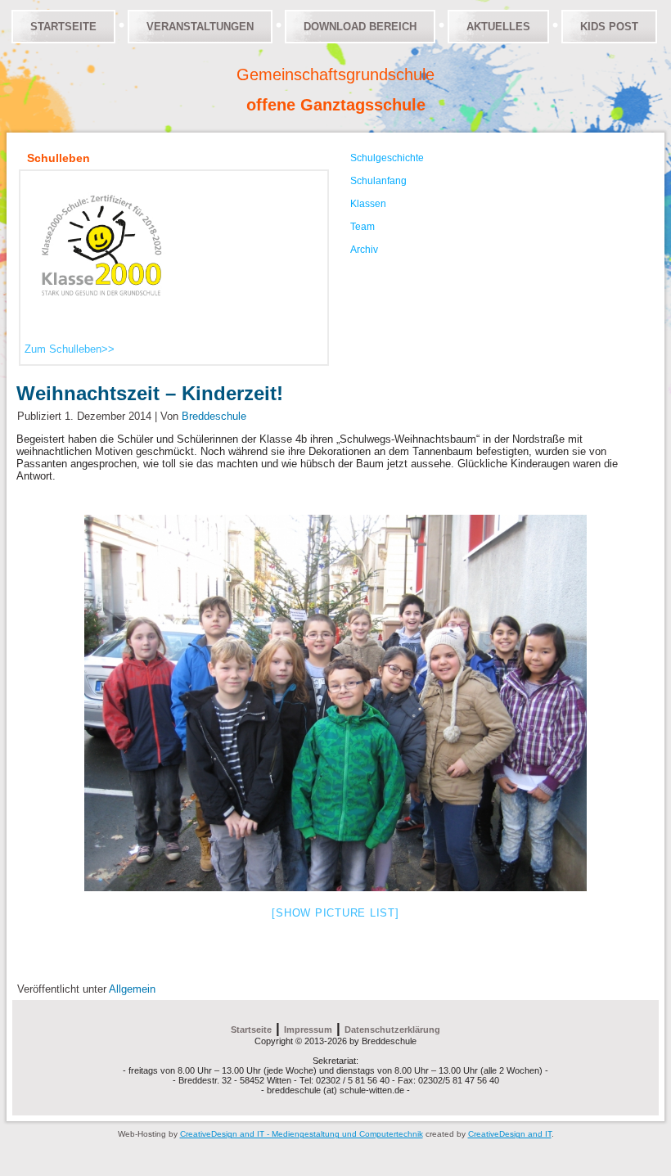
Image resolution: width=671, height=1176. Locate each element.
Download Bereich (360, 26)
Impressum (308, 1029)
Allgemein (132, 989)
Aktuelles (498, 26)
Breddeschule (214, 416)
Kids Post (609, 26)
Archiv (364, 249)
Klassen (368, 204)
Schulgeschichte (387, 158)
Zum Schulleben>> (70, 349)
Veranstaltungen (200, 26)
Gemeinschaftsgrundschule (335, 74)
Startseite (63, 26)
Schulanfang (378, 181)
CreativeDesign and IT (510, 1133)
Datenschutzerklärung (392, 1029)
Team (362, 226)
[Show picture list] (335, 913)
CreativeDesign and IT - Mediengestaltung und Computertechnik (301, 1133)
